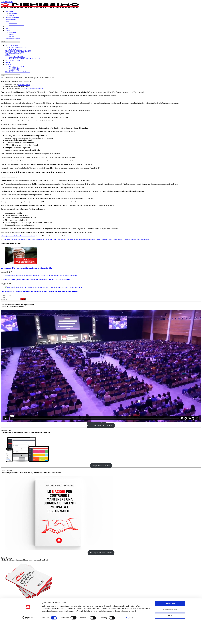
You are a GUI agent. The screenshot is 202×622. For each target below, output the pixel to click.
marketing (105, 239)
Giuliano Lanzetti (24, 85)
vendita (133, 239)
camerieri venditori (17, 239)
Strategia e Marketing (37, 88)
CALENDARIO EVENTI (14, 60)
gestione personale (82, 239)
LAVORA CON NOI (16, 66)
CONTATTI (9, 64)
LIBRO (7, 55)
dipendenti (41, 239)
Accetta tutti (170, 603)
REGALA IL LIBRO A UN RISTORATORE (24, 59)
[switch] (73, 617)
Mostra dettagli (124, 618)
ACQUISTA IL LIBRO (17, 57)
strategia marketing (124, 239)
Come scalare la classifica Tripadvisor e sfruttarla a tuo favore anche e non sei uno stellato (39, 291)
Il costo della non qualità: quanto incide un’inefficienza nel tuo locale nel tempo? (35, 279)
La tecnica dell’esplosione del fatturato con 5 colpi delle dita (26, 268)
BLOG (7, 62)
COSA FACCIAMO (12, 45)
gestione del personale (68, 239)
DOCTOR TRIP (15, 49)
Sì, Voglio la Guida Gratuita (101, 553)
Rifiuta (170, 616)
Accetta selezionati (170, 610)
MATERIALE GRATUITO (14, 53)
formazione (56, 239)
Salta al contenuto (7, 2)
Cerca (3, 297)
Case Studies (24, 88)
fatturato (49, 239)
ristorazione (113, 239)
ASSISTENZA (14, 68)
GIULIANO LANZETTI (17, 47)
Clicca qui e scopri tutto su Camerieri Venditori (18, 236)
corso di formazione (31, 239)
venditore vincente (143, 239)
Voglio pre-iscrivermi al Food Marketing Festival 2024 (99, 424)
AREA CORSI (14, 70)
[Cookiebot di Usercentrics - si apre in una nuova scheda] (28, 617)
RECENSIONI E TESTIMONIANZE (18, 51)
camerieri (7, 239)
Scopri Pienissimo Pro (101, 465)
